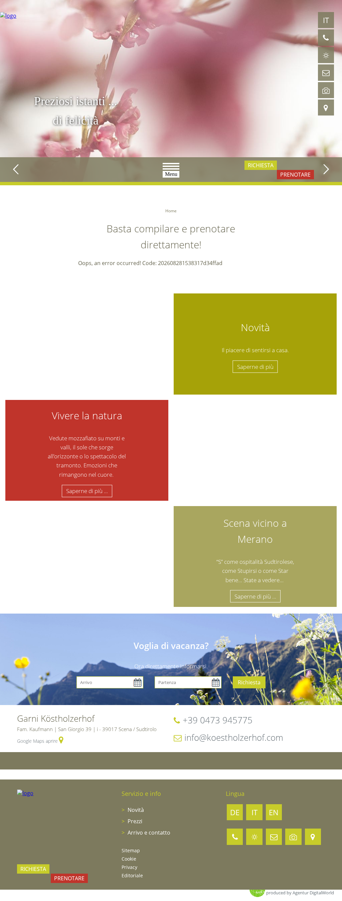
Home (171, 211)
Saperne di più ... (87, 491)
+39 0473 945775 (217, 720)
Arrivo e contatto (148, 832)
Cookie (129, 859)
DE (234, 812)
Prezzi (134, 821)
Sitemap (131, 850)
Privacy (129, 867)
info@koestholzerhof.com (233, 737)
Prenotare (295, 174)
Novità (135, 810)
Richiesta (261, 165)
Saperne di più (255, 366)
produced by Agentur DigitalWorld (300, 893)
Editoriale (132, 875)
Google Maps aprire (37, 741)
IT (326, 20)
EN (274, 812)
